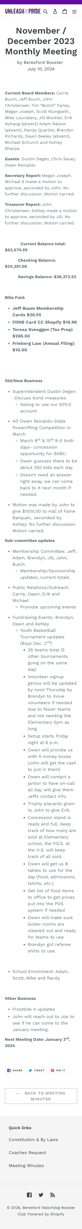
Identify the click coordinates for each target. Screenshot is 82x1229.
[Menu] (74, 11)
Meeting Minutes (26, 1165)
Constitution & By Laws (33, 1139)
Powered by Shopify (46, 1214)
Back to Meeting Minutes (44, 1096)
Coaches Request (27, 1152)
